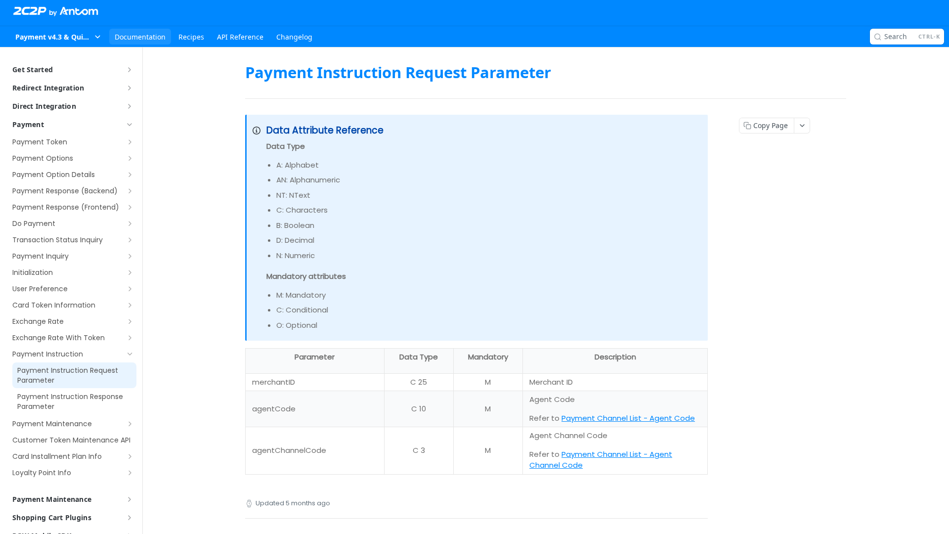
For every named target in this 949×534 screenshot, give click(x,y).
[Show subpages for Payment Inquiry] (130, 256)
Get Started (32, 69)
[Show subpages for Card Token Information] (130, 305)
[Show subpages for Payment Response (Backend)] (130, 191)
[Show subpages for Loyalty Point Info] (130, 473)
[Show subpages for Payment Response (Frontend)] (130, 207)
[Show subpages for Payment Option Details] (130, 174)
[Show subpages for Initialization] (130, 272)
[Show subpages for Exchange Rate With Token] (130, 338)
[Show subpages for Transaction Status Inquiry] (130, 240)
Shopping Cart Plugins (51, 517)
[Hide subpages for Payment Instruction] (130, 354)
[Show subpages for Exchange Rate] (130, 321)
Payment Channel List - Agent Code (628, 418)
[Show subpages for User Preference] (130, 289)
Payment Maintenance (51, 499)
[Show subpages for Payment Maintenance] (130, 424)
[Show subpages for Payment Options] (130, 158)
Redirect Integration (48, 87)
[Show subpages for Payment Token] (130, 142)
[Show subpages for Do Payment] (130, 223)
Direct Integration (44, 106)
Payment (28, 124)
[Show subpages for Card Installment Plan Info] (130, 456)
